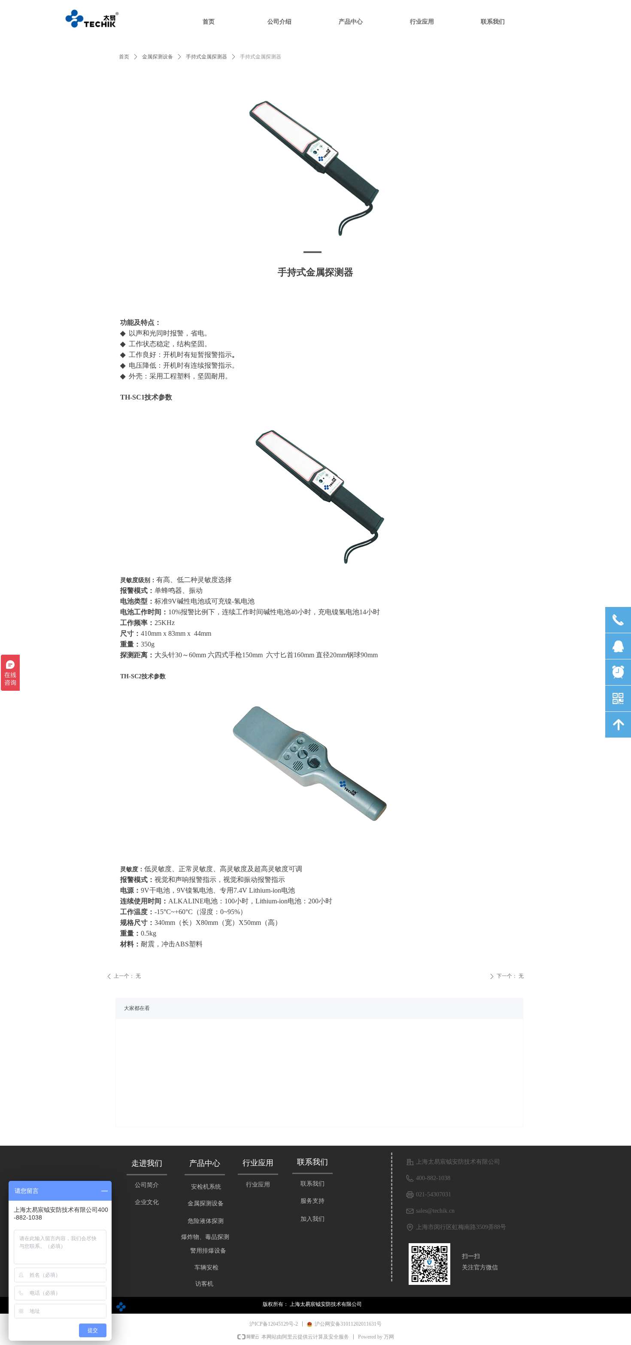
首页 (124, 57)
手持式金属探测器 (206, 57)
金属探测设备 (157, 57)
